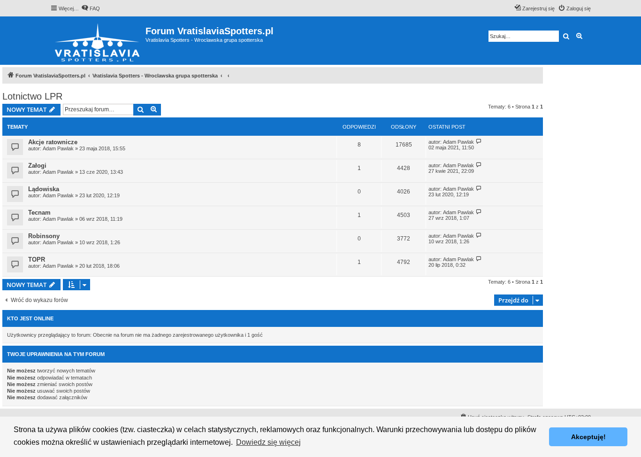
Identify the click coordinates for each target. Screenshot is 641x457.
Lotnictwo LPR (32, 96)
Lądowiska (43, 189)
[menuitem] (90, 8)
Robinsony (44, 236)
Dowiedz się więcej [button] (268, 442)
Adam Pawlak (58, 148)
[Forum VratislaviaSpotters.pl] (97, 40)
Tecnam (39, 212)
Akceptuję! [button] (588, 437)
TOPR (36, 259)
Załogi (37, 165)
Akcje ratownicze (52, 142)
